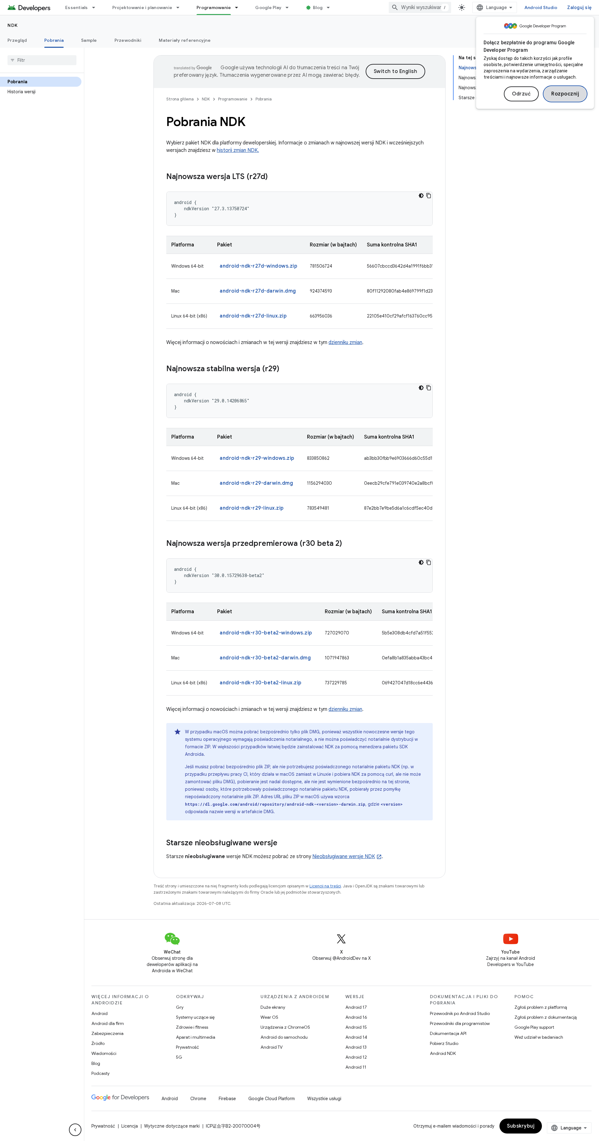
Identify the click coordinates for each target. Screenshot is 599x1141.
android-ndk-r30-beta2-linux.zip (261, 683)
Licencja (129, 1126)
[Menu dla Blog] (331, 7)
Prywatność (187, 1047)
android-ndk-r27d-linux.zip (253, 316)
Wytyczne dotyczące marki (172, 1126)
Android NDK (443, 1053)
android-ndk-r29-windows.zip (257, 458)
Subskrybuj (520, 1126)
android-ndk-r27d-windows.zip (258, 266)
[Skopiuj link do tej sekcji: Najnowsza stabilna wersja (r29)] (285, 369)
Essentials (76, 7)
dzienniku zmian (345, 342)
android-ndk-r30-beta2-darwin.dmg (265, 658)
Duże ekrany (273, 1007)
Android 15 (356, 1027)
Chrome (198, 1098)
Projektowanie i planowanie (142, 7)
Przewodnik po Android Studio (460, 1013)
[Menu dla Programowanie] (239, 7)
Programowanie (214, 7)
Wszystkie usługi (324, 1098)
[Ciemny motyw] (421, 195)
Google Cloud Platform (271, 1098)
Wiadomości (103, 1053)
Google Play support (534, 1027)
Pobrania (54, 40)
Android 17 (356, 1007)
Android (99, 1013)
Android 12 (356, 1057)
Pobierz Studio (444, 1043)
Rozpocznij (565, 94)
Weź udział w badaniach (538, 1037)
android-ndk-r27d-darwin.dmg (258, 291)
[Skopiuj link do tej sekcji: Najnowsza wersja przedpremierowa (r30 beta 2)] (348, 544)
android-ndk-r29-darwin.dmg (256, 483)
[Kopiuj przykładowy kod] (428, 195)
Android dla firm (107, 1023)
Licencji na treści (325, 886)
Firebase (227, 1098)
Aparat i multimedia (195, 1037)
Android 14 (356, 1037)
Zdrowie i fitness (192, 1027)
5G (179, 1057)
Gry (179, 1007)
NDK (12, 25)
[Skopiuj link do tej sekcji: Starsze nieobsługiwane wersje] (283, 843)
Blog (318, 7)
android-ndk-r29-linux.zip (252, 508)
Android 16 (356, 1017)
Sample (89, 40)
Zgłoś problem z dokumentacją (545, 1017)
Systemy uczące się (195, 1017)
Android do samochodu (284, 1037)
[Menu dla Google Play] (289, 7)
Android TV (272, 1047)
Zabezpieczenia (107, 1033)
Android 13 (356, 1047)
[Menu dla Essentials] (96, 7)
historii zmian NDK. (238, 150)
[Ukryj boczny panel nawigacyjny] (75, 1130)
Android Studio (541, 7)
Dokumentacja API (448, 1033)
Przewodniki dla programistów (460, 1023)
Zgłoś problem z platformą (540, 1007)
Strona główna (180, 99)
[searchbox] (41, 60)
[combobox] (420, 7)
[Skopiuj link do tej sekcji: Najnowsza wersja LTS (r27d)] (274, 177)
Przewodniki (128, 40)
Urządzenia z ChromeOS (285, 1027)
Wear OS (269, 1017)
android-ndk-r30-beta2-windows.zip (266, 633)
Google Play (268, 7)
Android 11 (355, 1067)
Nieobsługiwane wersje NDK (343, 856)
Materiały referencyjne (185, 40)
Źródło (98, 1043)
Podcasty (100, 1073)
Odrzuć (521, 94)
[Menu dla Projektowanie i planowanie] (180, 7)
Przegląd (17, 40)
